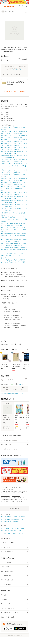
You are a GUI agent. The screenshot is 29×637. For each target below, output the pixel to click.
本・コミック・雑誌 (16, 487)
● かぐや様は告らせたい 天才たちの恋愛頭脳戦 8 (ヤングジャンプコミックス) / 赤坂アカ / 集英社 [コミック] (14, 235)
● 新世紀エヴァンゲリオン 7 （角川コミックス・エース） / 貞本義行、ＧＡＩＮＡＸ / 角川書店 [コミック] (14, 188)
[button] (27, 54)
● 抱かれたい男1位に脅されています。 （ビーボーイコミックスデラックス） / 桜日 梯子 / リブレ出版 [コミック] (14, 219)
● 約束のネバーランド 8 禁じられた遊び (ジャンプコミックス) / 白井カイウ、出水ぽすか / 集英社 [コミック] (14, 166)
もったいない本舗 (16, 496)
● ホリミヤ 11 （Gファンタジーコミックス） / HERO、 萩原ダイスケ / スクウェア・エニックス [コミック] (13, 229)
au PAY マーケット (5, 487)
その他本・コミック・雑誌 (7, 489)
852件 (20, 384)
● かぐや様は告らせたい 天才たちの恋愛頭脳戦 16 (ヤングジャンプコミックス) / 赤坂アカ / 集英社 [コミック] (14, 249)
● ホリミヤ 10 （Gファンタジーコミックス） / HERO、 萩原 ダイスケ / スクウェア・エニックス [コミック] (13, 256)
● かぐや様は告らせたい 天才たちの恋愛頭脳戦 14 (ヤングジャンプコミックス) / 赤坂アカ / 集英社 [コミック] (14, 262)
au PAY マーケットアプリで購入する (15, 91)
